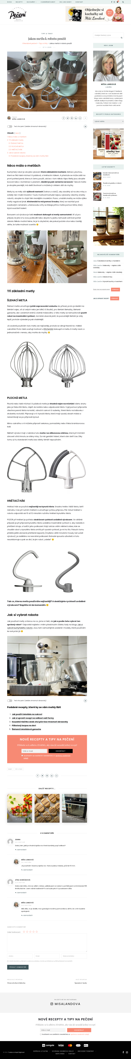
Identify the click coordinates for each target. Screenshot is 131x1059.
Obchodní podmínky (86, 1051)
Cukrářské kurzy (48, 2)
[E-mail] (80, 118)
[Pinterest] (71, 118)
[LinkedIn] (76, 118)
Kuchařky (31, 2)
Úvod (9, 2)
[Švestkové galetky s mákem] (97, 186)
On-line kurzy (65, 2)
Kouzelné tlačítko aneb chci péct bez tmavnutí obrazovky (40, 721)
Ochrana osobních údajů (63, 1051)
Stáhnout (115, 289)
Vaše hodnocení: (14, 932)
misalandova (68, 1004)
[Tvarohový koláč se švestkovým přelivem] (97, 196)
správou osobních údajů (80, 1034)
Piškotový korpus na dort (24, 725)
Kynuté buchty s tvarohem (112, 281)
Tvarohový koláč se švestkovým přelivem (110, 194)
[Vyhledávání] (123, 2)
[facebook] (111, 2)
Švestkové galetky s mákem (112, 183)
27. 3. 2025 (47, 47)
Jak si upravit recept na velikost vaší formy (33, 718)
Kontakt (79, 2)
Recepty (19, 2)
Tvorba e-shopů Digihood (16, 1052)
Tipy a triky (47, 34)
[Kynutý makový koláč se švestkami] (97, 176)
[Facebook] (63, 118)
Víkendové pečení (29, 43)
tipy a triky (18, 769)
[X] (67, 118)
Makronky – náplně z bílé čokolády (110, 272)
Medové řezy (107, 277)
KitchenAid (48, 329)
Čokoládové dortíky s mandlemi (108, 261)
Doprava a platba (40, 1051)
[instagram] (114, 2)
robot (10, 769)
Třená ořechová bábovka (16, 983)
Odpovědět (22, 850)
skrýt (17, 133)
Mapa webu (60, 1054)
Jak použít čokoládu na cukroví (27, 714)
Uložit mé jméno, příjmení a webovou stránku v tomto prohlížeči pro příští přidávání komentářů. (41, 961)
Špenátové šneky (81, 983)
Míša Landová (18, 119)
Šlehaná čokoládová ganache (26, 729)
